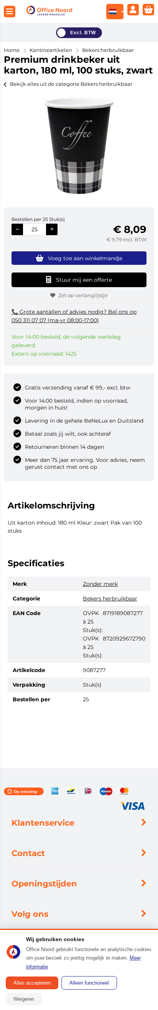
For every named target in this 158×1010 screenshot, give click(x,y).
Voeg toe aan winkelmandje (85, 258)
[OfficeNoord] (49, 12)
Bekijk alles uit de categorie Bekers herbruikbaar (71, 84)
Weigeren (23, 999)
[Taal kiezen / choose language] (114, 11)
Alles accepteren (32, 983)
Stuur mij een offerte (84, 279)
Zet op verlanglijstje (83, 295)
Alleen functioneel (89, 983)
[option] (79, 146)
